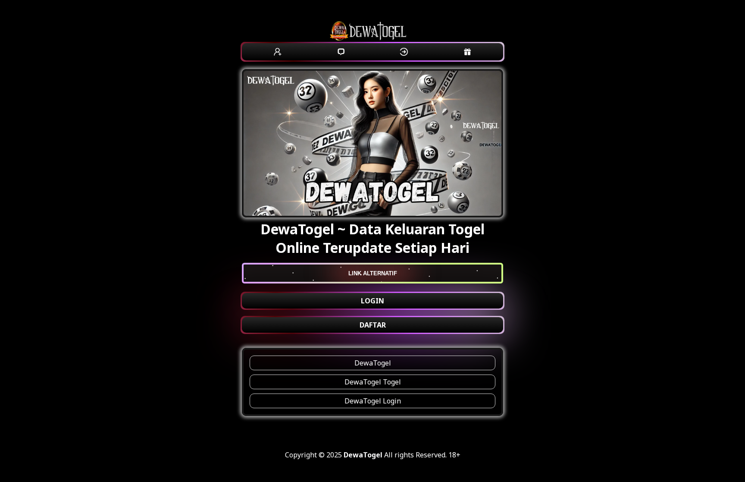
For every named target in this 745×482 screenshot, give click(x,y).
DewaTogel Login (372, 401)
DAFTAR (373, 325)
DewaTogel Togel (372, 382)
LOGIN (372, 301)
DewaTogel (372, 363)
